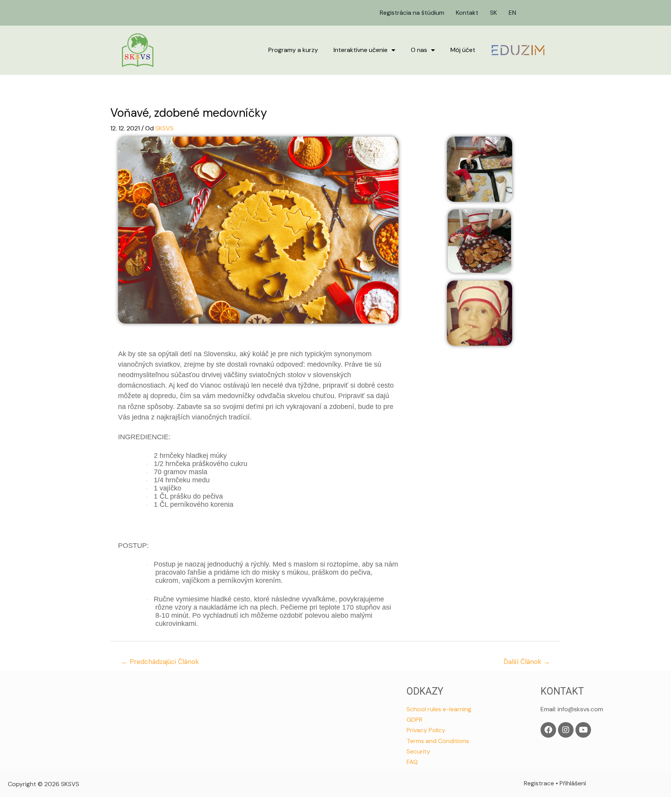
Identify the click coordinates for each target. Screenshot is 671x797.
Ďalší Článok (527, 661)
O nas (419, 50)
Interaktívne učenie (361, 50)
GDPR (414, 720)
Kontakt (467, 13)
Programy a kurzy (293, 50)
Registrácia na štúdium (412, 13)
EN (512, 13)
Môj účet (462, 50)
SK (493, 13)
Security (418, 751)
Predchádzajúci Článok (160, 661)
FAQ (412, 762)
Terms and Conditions (438, 741)
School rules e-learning (439, 709)
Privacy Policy (426, 730)
